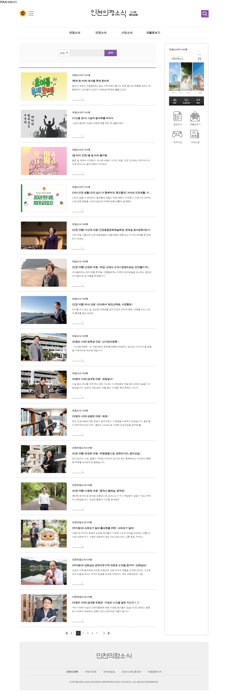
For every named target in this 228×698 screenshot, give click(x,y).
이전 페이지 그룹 (71, 633)
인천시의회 (72, 671)
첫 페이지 (66, 633)
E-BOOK (186, 103)
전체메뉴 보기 (31, 13)
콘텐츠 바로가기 (8, 2)
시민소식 (127, 32)
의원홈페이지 (155, 671)
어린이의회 (90, 671)
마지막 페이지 (108, 633)
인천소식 (101, 32)
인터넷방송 (109, 671)
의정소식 (74, 32)
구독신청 (195, 142)
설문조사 (177, 124)
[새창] (22, 15)
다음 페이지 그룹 (104, 633)
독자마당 (177, 142)
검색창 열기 (205, 13)
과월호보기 (153, 32)
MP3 (198, 103)
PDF (175, 103)
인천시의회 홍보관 (131, 671)
